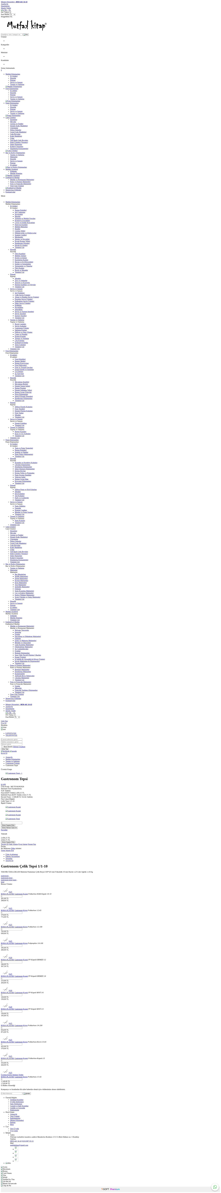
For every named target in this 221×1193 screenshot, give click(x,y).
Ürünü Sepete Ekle (8, 825)
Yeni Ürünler (15, 1116)
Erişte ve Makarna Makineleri (25, 641)
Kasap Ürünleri (20, 657)
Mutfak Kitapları (16, 173)
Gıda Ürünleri (11, 118)
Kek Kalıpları (20, 494)
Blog (12, 1125)
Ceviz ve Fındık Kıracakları (25, 223)
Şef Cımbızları (20, 212)
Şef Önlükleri (20, 293)
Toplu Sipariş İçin (7, 850)
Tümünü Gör (19, 247)
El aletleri (13, 91)
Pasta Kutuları (20, 521)
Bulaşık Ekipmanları (22, 653)
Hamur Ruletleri (20, 210)
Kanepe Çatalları (21, 510)
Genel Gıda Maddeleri (18, 132)
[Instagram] (16, 1161)
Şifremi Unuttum (19, 747)
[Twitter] (16, 1153)
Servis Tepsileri (20, 314)
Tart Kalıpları (19, 496)
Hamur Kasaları (20, 432)
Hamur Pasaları (20, 388)
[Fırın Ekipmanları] (13, 101)
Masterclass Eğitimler (13, 190)
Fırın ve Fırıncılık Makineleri (20, 184)
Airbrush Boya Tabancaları (24, 676)
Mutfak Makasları (21, 227)
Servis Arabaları (20, 326)
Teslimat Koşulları (16, 1100)
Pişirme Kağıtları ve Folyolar (25, 285)
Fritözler (18, 589)
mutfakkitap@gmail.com (19, 1145)
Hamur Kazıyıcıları (22, 363)
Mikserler (18, 688)
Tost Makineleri (20, 585)
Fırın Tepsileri (20, 409)
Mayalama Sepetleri (22, 382)
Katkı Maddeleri (16, 136)
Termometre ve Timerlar (23, 266)
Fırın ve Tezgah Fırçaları (24, 367)
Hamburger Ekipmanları (23, 398)
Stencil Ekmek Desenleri (24, 396)
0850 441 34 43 (16, 1141)
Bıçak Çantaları (20, 324)
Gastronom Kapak (21, 894)
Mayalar (13, 122)
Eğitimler (13, 171)
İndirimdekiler (15, 1118)
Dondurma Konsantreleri (19, 149)
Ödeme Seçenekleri (13, 856)
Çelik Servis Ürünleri (22, 295)
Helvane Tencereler (22, 630)
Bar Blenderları (20, 574)
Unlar (12, 138)
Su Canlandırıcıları (21, 649)
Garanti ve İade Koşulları (19, 1106)
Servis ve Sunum (16, 82)
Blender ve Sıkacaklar (23, 643)
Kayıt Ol (4, 753)
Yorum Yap (32, 844)
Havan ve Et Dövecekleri (24, 262)
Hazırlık (13, 78)
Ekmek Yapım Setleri (22, 386)
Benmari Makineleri (22, 670)
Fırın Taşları (19, 413)
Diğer (13, 848)
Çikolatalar (14, 128)
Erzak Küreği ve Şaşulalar (24, 369)
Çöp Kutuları (19, 341)
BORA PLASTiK (7, 894)
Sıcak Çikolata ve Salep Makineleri (27, 597)
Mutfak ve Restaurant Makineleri (22, 180)
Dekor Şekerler (15, 130)
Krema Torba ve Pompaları (24, 473)
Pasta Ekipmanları (12, 103)
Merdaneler (19, 237)
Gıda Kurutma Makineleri (24, 645)
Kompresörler (20, 674)
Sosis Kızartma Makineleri (24, 591)
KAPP (3, 784)
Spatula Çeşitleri (21, 235)
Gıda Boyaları (15, 134)
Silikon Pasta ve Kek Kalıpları (26, 490)
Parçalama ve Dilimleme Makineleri (28, 636)
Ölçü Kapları (19, 268)
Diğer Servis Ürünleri (22, 303)
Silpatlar (18, 278)
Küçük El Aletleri (21, 245)
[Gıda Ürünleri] (11, 151)
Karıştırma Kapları (21, 260)
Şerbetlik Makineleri (22, 587)
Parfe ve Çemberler (22, 498)
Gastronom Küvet (21, 910)
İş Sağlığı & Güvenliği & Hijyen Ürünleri (30, 659)
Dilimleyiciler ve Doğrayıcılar (25, 233)
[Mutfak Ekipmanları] (14, 86)
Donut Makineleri (21, 578)
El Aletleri (13, 76)
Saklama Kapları (21, 330)
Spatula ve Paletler (21, 452)
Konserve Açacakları (22, 221)
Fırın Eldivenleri (21, 365)
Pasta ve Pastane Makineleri (20, 182)
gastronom (5, 876)
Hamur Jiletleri (20, 361)
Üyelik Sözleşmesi (17, 1102)
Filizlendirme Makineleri (24, 647)
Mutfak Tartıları (20, 256)
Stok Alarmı (13, 844)
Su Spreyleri (19, 374)
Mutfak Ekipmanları (13, 74)
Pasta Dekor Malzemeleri (24, 454)
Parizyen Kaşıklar (21, 225)
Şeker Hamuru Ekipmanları (25, 469)
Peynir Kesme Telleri (22, 241)
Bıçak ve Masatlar (21, 270)
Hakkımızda (14, 1110)
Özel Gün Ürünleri (17, 186)
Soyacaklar (19, 214)
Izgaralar (18, 632)
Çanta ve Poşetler (21, 334)
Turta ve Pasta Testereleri (24, 448)
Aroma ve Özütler (16, 124)
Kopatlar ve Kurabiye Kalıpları (26, 463)
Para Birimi (5, 14)
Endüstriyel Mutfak (13, 178)
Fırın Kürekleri (20, 359)
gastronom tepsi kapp (8, 880)
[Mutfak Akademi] (13, 175)
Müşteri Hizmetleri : (14, 2)
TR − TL (7, 10)
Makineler (13, 157)
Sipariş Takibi (6, 8)
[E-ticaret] (110, 1189)
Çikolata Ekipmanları (22, 465)
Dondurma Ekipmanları (23, 467)
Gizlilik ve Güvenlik (17, 1108)
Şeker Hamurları (16, 144)
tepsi (2, 882)
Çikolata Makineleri (22, 678)
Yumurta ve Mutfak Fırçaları (25, 218)
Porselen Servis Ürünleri (23, 299)
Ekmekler (13, 120)
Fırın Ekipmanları (12, 89)
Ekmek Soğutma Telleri (23, 390)
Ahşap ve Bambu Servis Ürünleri (27, 297)
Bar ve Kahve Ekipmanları (15, 153)
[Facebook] (16, 1149)
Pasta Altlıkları (20, 506)
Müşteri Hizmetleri (17, 1120)
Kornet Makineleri (21, 581)
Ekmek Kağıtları (21, 423)
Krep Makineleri (21, 583)
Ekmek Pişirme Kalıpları (24, 411)
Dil (2, 12)
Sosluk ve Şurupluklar (23, 264)
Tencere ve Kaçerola (22, 283)
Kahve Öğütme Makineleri (24, 595)
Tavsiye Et (5, 844)
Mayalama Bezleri (21, 384)
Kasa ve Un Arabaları (23, 434)
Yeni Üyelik (14, 1129)
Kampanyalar (10, 192)
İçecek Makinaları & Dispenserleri (27, 661)
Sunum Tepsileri (21, 316)
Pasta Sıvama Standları (23, 475)
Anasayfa (9, 757)
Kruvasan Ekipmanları (23, 481)
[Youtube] (16, 1157)
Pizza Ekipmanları (21, 394)
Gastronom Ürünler (22, 328)
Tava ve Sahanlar (21, 281)
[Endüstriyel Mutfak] (13, 188)
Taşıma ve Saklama (17, 84)
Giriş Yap (4, 721)
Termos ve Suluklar (22, 338)
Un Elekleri (19, 372)
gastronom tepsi (6, 878)
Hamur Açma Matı (21, 479)
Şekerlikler (19, 309)
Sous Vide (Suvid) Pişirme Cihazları (28, 655)
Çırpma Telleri (20, 231)
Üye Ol (3, 723)
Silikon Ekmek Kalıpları (23, 407)
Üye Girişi (14, 1131)
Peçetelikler (19, 307)
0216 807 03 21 (28, 1141)
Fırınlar (17, 634)
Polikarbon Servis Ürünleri (24, 301)
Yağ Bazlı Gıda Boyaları (19, 140)
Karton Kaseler (20, 336)
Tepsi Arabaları (20, 345)
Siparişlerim (5, 6)
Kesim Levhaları (21, 258)
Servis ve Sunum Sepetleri (24, 312)
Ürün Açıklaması (12, 854)
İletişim (12, 1122)
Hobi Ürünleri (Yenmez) (19, 142)
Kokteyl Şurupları (16, 146)
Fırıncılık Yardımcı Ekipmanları (26, 690)
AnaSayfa (4, 4)
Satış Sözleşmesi (16, 1104)
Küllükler (18, 305)
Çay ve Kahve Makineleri (24, 593)
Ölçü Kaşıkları (20, 254)
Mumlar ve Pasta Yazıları (24, 512)
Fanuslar (18, 508)
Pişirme (13, 80)
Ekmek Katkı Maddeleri (19, 126)
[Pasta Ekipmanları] (13, 115)
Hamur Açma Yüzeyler (23, 392)
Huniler (17, 229)
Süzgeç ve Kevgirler (22, 239)
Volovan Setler (20, 477)
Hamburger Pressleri (22, 243)
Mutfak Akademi (12, 169)
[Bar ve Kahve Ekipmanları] (16, 167)
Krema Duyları (20, 471)
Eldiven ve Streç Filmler (23, 332)
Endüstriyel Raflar (21, 343)
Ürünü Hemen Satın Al (9, 828)
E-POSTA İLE (11, 733)
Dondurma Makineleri (23, 672)
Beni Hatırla (8, 747)
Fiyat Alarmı (22, 844)
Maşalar (17, 216)
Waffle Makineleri (21, 576)
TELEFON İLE (11, 735)
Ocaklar (17, 651)
